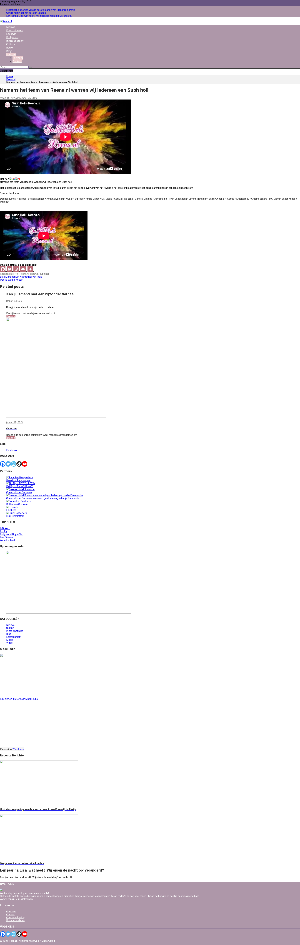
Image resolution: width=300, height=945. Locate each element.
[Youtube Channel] (24, 464)
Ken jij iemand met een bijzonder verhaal (40, 294)
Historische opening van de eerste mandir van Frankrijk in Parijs (40, 9)
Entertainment (14, 30)
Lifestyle (11, 34)
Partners (17, 58)
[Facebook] (3, 269)
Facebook (11, 450)
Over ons (11, 911)
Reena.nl (11, 54)
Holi (11, 273)
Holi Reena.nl (22, 273)
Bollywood (12, 37)
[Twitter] (10, 269)
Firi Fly (3, 531)
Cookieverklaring (15, 917)
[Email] (23, 269)
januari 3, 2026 (14, 300)
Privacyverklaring (15, 920)
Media (9, 639)
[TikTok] (19, 464)
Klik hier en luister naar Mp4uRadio (19, 698)
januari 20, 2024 (14, 422)
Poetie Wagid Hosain (11, 279)
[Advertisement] (94, 725)
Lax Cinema (6, 537)
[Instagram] (13, 464)
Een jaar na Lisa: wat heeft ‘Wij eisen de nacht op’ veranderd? (39, 15)
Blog (9, 51)
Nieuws (10, 27)
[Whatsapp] (16, 269)
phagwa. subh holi (39, 273)
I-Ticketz (5, 528)
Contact (17, 61)
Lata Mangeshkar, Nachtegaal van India (21, 276)
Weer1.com (18, 749)
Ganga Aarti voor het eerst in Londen (26, 12)
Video (9, 642)
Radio (9, 47)
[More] (31, 269)
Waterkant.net (7, 540)
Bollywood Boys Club (11, 534)
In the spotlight (15, 40)
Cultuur (10, 44)
